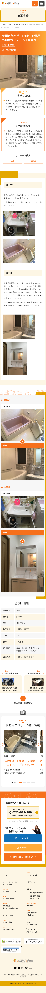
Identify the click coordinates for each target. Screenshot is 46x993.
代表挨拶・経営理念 (36, 893)
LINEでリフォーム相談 (32, 923)
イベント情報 (7, 922)
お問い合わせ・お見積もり (32, 914)
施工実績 (21, 24)
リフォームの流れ (9, 898)
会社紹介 (30, 889)
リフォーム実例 (8, 915)
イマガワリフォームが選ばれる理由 (10, 883)
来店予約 (30, 905)
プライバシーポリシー (34, 932)
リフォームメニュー (9, 891)
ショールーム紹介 (9, 929)
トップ (5, 875)
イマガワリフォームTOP (8, 24)
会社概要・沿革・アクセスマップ (36, 897)
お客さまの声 (31, 882)
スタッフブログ (32, 875)
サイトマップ (30, 929)
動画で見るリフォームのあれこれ (10, 907)
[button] (38, 745)
